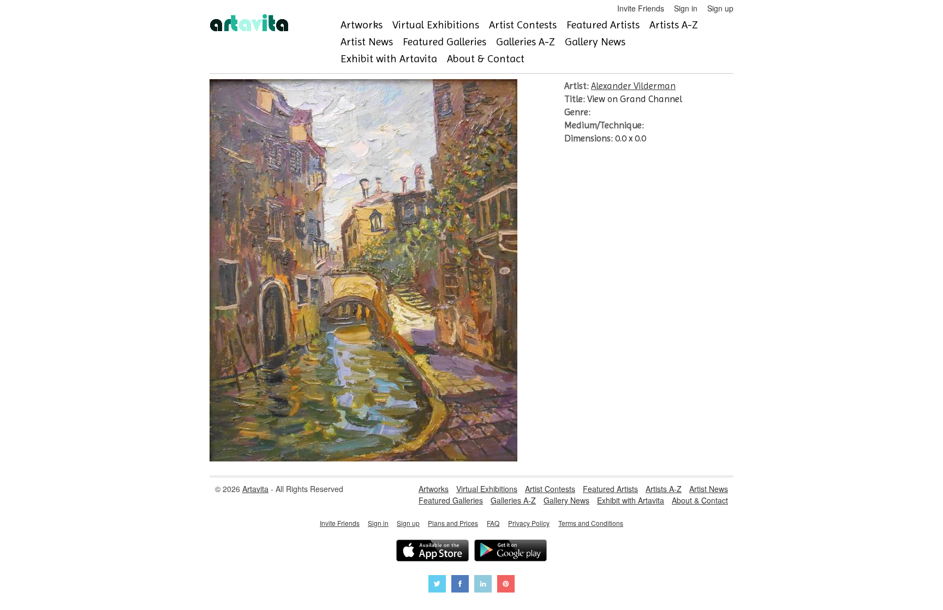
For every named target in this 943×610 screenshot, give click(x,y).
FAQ (493, 523)
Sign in (685, 8)
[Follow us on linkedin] (483, 585)
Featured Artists (603, 25)
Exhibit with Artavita (389, 58)
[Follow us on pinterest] (506, 585)
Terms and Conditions (590, 523)
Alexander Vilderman (633, 85)
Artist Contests (523, 25)
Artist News (367, 41)
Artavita (255, 488)
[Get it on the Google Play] (510, 552)
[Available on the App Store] (432, 552)
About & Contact (485, 58)
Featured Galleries (444, 41)
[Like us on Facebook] (460, 585)
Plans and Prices (453, 523)
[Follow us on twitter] (437, 585)
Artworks (362, 25)
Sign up (720, 8)
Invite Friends (640, 8)
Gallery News (595, 41)
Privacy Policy (529, 523)
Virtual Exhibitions (435, 25)
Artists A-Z (673, 25)
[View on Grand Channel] (363, 458)
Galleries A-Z (525, 41)
